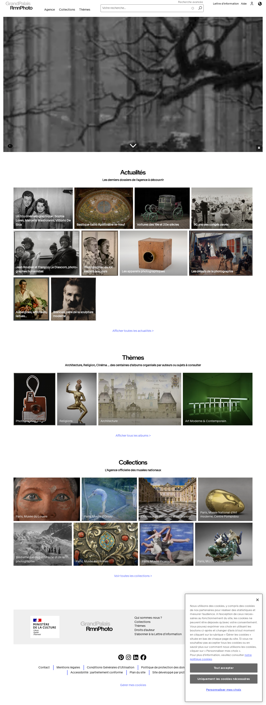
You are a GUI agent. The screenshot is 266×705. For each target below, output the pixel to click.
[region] (224, 648)
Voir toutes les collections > (133, 576)
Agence (49, 9)
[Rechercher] (200, 8)
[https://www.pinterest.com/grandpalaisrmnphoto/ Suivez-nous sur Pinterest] (121, 658)
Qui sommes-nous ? (148, 617)
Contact (44, 667)
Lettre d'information (226, 3)
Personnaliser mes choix (223, 689)
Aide (244, 3)
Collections (67, 9)
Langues (260, 3)
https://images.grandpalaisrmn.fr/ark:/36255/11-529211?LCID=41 (7, 146)
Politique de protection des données (166, 667)
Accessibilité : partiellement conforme (96, 672)
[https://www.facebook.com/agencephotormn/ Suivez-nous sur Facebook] (143, 658)
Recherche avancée (190, 2)
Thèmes (84, 9)
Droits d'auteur (144, 630)
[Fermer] (257, 599)
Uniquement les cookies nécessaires (223, 678)
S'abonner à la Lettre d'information (158, 634)
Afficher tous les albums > (133, 435)
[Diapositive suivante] (257, 85)
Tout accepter (224, 668)
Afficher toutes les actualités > (133, 330)
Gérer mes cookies (133, 685)
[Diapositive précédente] (9, 85)
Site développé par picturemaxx (174, 672)
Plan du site (137, 672)
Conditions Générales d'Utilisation (110, 667)
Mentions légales (68, 667)
